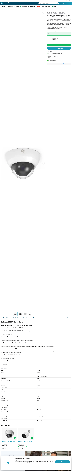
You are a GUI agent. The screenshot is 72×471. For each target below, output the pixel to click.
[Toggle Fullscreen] (43, 12)
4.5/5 (68, 0)
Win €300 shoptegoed (54, 0)
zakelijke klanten (59, 53)
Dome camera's (16, 9)
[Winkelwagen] (70, 3)
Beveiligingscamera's (8, 9)
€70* (40, 0)
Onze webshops (46, 0)
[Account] (67, 3)
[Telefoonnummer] (60, 3)
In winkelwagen (59, 44)
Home (2, 9)
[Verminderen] (48, 39)
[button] (59, 34)
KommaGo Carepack (51, 31)
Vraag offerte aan (59, 48)
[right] (43, 163)
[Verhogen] (51, 39)
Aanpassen (62, 465)
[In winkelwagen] (15, 438)
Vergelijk (50, 51)
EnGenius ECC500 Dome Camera (26, 9)
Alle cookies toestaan (62, 461)
